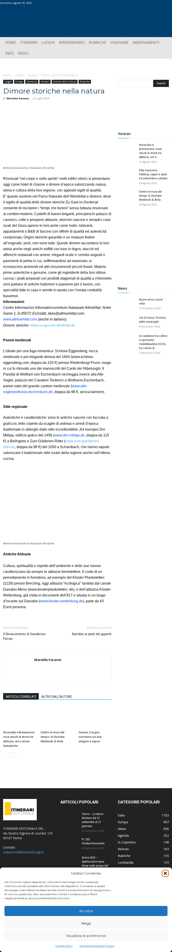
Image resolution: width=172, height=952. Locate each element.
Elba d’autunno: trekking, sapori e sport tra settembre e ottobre (153, 174)
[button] (165, 873)
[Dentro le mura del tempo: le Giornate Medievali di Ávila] (57, 717)
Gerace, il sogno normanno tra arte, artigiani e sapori (90, 737)
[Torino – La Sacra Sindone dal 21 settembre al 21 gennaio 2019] (69, 818)
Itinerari (45, 81)
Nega (86, 923)
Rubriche (85, 81)
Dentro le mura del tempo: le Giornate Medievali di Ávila (52, 737)
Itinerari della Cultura (64, 81)
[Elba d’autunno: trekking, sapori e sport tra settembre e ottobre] (127, 174)
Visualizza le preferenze (86, 936)
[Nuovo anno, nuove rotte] (127, 304)
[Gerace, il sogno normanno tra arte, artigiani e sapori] (95, 717)
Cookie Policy (64, 946)
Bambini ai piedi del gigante (92, 634)
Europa (32, 75)
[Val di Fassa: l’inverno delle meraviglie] (127, 322)
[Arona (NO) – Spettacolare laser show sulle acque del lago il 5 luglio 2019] (69, 862)
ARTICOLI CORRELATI (21, 696)
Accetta (86, 911)
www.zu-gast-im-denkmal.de (52, 325)
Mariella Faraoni (18, 98)
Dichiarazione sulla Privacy (97, 946)
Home (7, 75)
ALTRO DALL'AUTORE (56, 696)
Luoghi (19, 75)
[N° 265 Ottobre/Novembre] (69, 843)
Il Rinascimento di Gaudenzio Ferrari (24, 636)
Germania (32, 81)
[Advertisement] (143, 247)
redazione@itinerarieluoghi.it (23, 852)
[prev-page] (6, 755)
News (122, 288)
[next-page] (13, 755)
